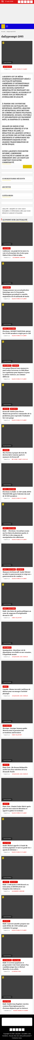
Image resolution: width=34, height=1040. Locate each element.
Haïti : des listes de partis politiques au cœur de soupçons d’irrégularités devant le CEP (17, 613)
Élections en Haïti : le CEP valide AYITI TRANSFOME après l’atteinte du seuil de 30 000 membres (17, 494)
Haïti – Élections (9, 328)
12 (3, 819)
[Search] (31, 26)
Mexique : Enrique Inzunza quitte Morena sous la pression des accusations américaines (15, 730)
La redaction (16, 971)
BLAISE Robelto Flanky (19, 69)
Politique (6, 843)
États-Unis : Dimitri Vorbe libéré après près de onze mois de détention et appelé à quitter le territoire (17, 809)
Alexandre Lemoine (19, 257)
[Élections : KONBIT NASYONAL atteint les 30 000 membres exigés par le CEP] (17, 314)
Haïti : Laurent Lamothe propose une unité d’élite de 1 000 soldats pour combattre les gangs (16, 926)
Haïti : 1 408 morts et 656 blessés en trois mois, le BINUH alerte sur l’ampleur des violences (16, 887)
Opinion (15, 365)
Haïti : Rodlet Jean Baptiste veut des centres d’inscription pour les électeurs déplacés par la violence (16, 1006)
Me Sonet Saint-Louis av (20, 459)
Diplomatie (7, 365)
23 (3, 42)
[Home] (3, 26)
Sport (5, 686)
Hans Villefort (17, 617)
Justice (5, 409)
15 (3, 977)
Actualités (7, 67)
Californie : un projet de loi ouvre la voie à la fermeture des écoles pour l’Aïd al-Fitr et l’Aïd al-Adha (16, 253)
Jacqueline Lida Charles (20, 657)
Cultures (6, 248)
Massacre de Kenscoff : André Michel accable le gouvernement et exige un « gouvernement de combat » (17, 574)
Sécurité (14, 409)
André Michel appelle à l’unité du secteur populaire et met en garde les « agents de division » (17, 848)
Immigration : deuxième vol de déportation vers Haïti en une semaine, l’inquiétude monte (17, 652)
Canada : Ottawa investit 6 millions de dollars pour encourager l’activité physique (16, 691)
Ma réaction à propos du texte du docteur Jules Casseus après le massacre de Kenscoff (15, 455)
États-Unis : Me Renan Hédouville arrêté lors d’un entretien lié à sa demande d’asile (15, 770)
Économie (6, 287)
